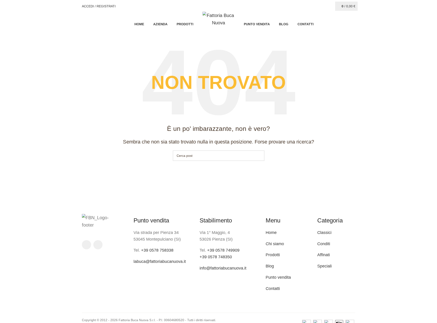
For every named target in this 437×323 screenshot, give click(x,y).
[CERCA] (259, 155)
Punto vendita (278, 277)
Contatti (273, 288)
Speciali (324, 266)
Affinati (323, 255)
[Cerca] (331, 6)
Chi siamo (275, 244)
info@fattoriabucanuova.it (223, 268)
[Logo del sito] (219, 18)
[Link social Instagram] (98, 244)
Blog (270, 266)
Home (271, 232)
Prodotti (273, 255)
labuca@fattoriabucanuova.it (160, 261)
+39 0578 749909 (223, 250)
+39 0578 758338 (157, 250)
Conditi (323, 244)
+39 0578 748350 (216, 257)
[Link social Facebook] (86, 244)
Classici (324, 232)
